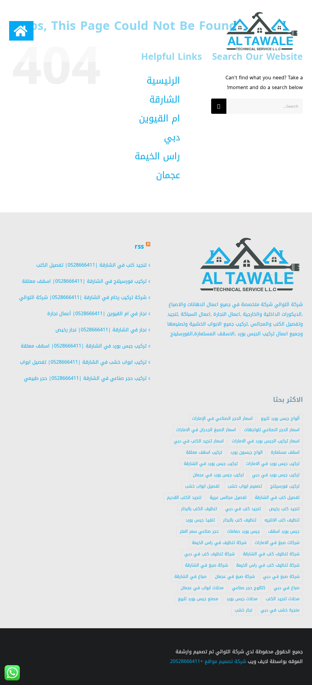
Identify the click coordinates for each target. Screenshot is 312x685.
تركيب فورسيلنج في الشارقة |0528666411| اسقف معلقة (84, 281)
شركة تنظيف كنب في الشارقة (271, 554)
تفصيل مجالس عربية (228, 497)
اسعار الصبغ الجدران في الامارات (206, 430)
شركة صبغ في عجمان (235, 576)
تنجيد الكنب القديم (184, 497)
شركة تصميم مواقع (225, 661)
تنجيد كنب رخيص (284, 509)
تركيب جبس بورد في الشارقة (211, 464)
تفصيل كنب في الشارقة (277, 497)
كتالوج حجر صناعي (248, 588)
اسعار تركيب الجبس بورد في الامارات (266, 441)
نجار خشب (243, 610)
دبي (172, 137)
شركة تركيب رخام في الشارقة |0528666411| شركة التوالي (83, 297)
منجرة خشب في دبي (280, 610)
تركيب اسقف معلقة (204, 452)
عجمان (168, 175)
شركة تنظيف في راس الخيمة (219, 543)
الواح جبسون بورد (246, 452)
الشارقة (164, 99)
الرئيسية (163, 80)
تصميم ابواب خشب (245, 486)
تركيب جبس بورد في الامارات (273, 464)
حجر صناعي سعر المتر (199, 531)
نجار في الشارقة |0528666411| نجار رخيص (101, 329)
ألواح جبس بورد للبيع (280, 418)
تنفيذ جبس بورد (200, 520)
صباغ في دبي (287, 588)
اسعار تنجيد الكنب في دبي (199, 441)
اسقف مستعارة (285, 452)
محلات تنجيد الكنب (283, 599)
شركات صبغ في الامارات (277, 543)
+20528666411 (186, 661)
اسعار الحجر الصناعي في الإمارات (222, 418)
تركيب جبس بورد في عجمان (218, 475)
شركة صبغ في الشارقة (206, 565)
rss (139, 246)
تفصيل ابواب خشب (202, 486)
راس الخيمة (157, 156)
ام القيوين (159, 118)
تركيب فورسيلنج (285, 486)
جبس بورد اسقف (284, 531)
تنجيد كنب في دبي (243, 509)
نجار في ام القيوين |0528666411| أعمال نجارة (97, 313)
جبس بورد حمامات (243, 531)
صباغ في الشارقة (190, 576)
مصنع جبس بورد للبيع (198, 599)
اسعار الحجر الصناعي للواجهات (272, 430)
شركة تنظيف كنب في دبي (209, 554)
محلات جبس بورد (241, 599)
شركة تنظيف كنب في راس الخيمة (268, 565)
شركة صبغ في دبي (281, 576)
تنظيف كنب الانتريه (282, 520)
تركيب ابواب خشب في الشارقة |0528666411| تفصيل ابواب (83, 362)
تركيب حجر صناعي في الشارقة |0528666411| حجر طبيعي (85, 378)
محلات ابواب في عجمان (202, 588)
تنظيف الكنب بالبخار (199, 509)
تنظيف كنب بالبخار (239, 520)
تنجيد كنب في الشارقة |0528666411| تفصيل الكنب (91, 265)
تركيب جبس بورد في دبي (276, 475)
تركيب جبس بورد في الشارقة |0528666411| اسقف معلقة (84, 346)
